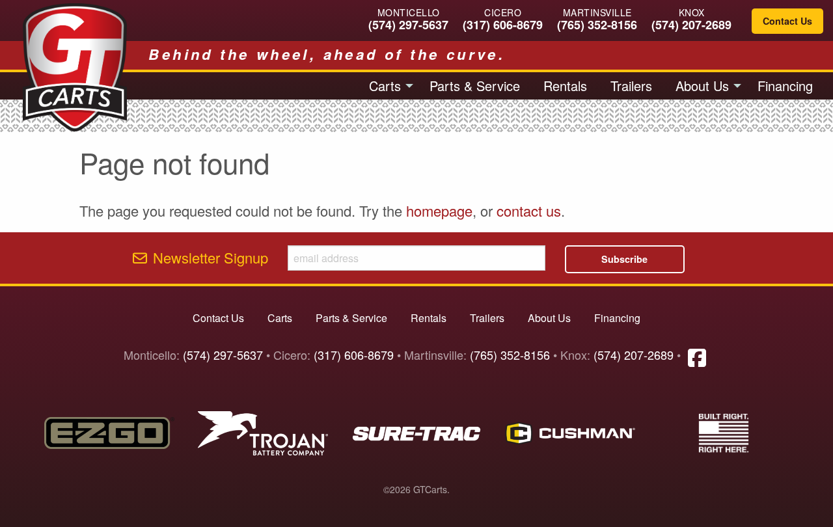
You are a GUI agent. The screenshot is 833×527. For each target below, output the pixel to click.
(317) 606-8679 (503, 24)
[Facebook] (697, 357)
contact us (529, 210)
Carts (385, 85)
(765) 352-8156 (597, 24)
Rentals (565, 85)
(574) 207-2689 (691, 24)
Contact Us (787, 20)
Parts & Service (475, 85)
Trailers (631, 85)
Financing (785, 85)
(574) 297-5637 (408, 24)
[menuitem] (387, 86)
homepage (439, 210)
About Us (702, 85)
